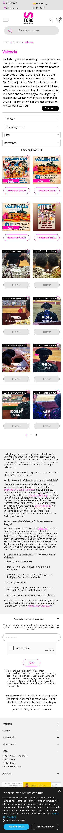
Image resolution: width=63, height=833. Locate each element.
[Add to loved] (27, 157)
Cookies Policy (9, 763)
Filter (7, 135)
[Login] (51, 20)
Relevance (10, 143)
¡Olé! (31, 662)
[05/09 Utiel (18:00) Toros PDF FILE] (47, 217)
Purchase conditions (11, 766)
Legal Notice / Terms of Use (15, 756)
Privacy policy (13, 685)
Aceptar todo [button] (16, 826)
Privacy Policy (8, 759)
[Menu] (5, 20)
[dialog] (31, 810)
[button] (31, 820)
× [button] (59, 791)
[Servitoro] (28, 18)
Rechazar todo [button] (45, 826)
